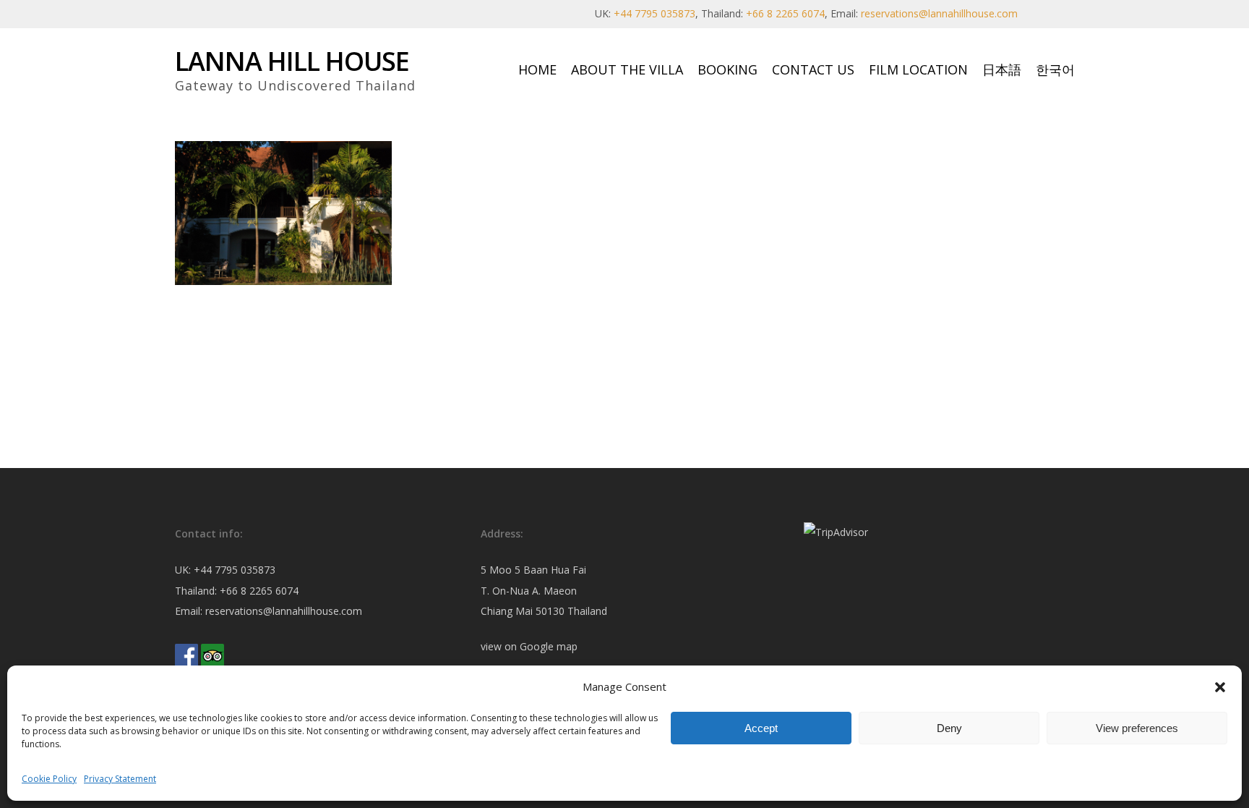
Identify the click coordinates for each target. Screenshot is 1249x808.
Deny (949, 728)
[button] (1220, 687)
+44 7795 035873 (654, 13)
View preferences (1137, 728)
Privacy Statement (120, 779)
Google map (549, 646)
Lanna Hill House (292, 61)
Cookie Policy (49, 779)
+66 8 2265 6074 (785, 13)
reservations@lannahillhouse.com (939, 13)
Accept (761, 728)
